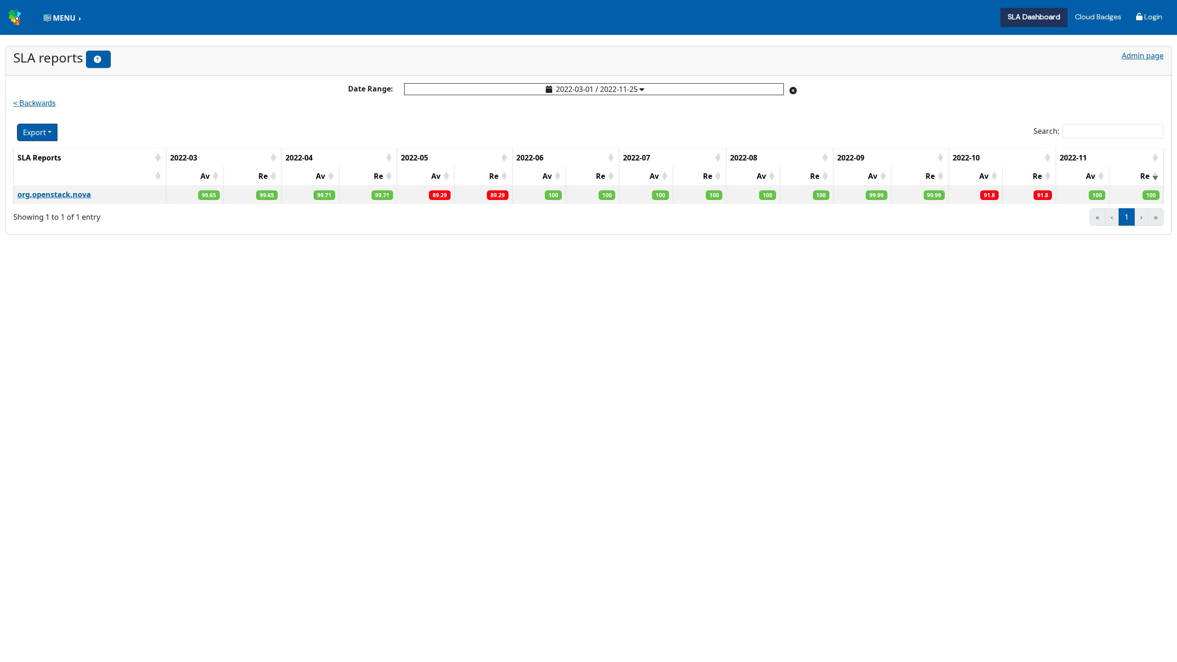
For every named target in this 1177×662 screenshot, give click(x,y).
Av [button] (205, 176)
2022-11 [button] (1073, 158)
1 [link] (1127, 217)
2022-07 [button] (636, 158)
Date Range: (370, 89)
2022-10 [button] (966, 158)
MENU (64, 18)
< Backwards (34, 103)
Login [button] (1152, 17)
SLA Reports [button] (39, 158)
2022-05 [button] (414, 158)
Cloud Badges (1098, 17)
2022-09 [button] (850, 158)
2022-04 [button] (299, 158)
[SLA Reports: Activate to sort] (89, 176)
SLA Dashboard (1034, 17)
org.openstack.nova (54, 194)
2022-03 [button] (183, 158)
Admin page (1143, 56)
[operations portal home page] (15, 16)
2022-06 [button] (529, 158)
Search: (1046, 131)
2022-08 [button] (743, 158)
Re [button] (263, 176)
